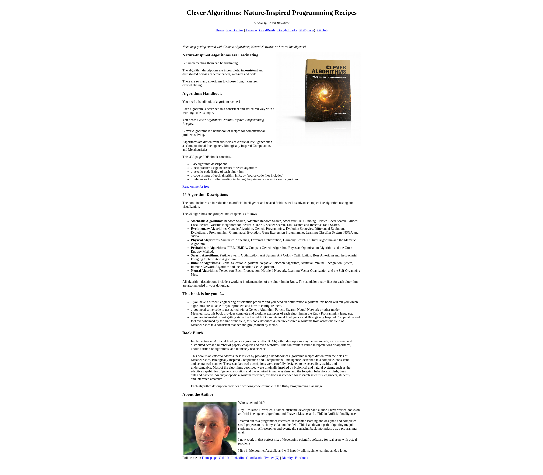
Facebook (301, 458)
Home (220, 30)
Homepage (209, 458)
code (311, 30)
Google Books (287, 30)
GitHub (322, 30)
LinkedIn (237, 458)
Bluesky (287, 458)
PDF (302, 30)
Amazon (251, 30)
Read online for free (195, 186)
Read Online (234, 30)
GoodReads (267, 30)
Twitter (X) (271, 458)
